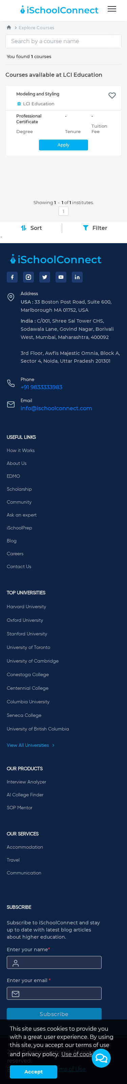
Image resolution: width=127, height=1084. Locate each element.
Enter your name (28, 949)
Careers (15, 554)
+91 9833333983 (41, 387)
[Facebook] (12, 277)
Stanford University (27, 634)
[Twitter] (44, 277)
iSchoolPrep (19, 528)
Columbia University (28, 702)
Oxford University (25, 620)
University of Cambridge (33, 661)
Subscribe (54, 1014)
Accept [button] (33, 1072)
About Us (16, 463)
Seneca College (24, 715)
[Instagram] (28, 277)
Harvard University (26, 606)
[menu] (112, 9)
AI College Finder (25, 795)
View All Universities (28, 745)
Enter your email (29, 980)
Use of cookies (80, 1054)
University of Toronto (28, 647)
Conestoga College (28, 674)
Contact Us (19, 566)
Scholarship (19, 489)
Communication (24, 873)
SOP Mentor (19, 808)
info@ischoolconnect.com (56, 408)
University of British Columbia (38, 729)
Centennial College (27, 688)
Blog (12, 541)
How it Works (21, 450)
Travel (13, 860)
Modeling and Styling (37, 93)
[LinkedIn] (77, 277)
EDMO (13, 476)
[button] (101, 1058)
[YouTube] (61, 277)
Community (19, 502)
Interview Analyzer (26, 782)
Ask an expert (22, 515)
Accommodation (25, 847)
